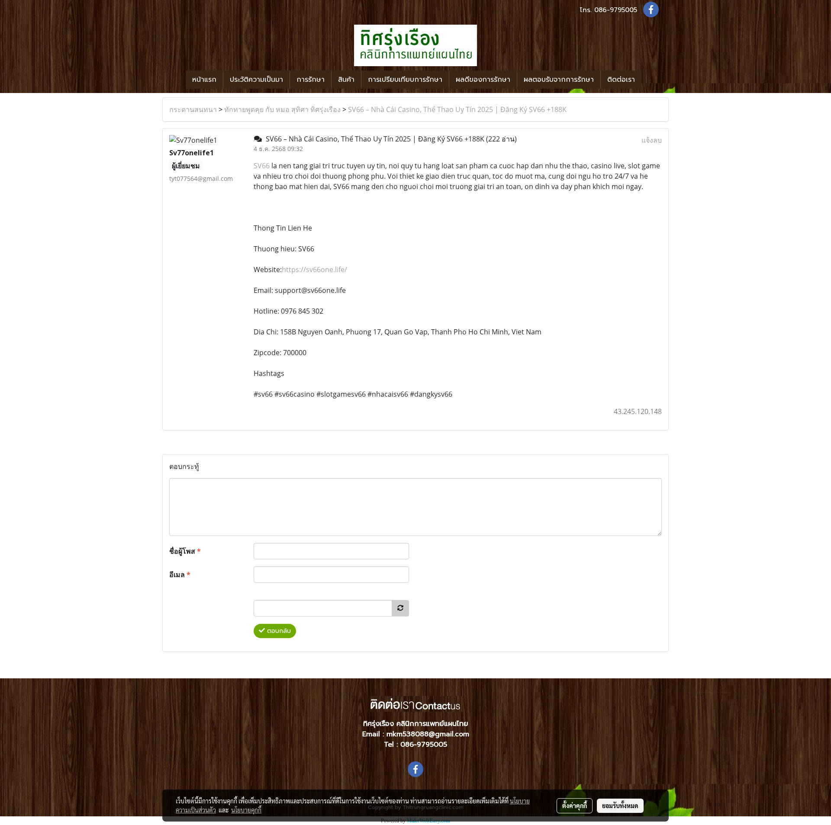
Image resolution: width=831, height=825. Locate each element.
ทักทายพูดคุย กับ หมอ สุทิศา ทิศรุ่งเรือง (282, 109)
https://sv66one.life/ (314, 269)
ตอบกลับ (278, 631)
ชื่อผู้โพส (185, 551)
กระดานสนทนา (193, 109)
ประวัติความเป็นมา (256, 79)
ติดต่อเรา (621, 79)
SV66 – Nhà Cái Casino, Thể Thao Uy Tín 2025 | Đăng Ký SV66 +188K (457, 109)
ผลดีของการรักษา (483, 79)
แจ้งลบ (651, 140)
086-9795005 (615, 10)
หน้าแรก (204, 79)
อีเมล (179, 574)
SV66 (262, 165)
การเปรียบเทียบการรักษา (405, 79)
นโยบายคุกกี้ (246, 810)
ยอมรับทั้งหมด (620, 805)
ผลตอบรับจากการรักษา (559, 79)
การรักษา (310, 79)
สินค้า (346, 79)
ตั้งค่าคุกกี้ (574, 805)
